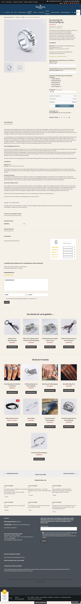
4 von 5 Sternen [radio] (10, 275)
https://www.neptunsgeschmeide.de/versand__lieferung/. (18, 571)
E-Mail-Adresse (44, 526)
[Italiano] (71, 3)
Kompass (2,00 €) (56, 80)
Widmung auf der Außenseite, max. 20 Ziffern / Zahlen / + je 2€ (62, 61)
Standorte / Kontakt (18, 2)
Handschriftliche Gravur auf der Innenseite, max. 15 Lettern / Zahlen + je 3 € (62, 69)
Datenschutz (57, 597)
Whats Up (11, 537)
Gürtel (15, 12)
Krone (60, 112)
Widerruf (32, 597)
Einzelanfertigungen (65, 12)
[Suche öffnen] (72, 12)
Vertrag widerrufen (40, 602)
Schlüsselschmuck (22, 12)
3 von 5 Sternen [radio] (8, 275)
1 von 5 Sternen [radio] (5, 275)
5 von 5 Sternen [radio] (12, 275)
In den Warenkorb (64, 106)
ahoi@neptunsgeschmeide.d (14, 540)
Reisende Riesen (30, 12)
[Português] (68, 3)
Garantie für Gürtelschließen (35, 599)
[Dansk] (73, 3)
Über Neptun (9, 2)
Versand (60, 26)
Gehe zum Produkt (12, 347)
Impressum (50, 597)
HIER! (22, 560)
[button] (44, 21)
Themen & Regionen (47, 12)
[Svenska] (79, 3)
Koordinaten (41, 12)
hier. (76, 158)
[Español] (66, 3)
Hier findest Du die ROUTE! (10, 527)
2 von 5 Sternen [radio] (7, 275)
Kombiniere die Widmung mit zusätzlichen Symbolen (60, 76)
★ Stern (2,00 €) (55, 84)
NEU (12, 12)
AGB (29, 597)
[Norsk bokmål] (77, 3)
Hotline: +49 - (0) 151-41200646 (72, 1)
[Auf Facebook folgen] (4, 12)
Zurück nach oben (40, 474)
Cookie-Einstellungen (66, 597)
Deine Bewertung (9, 272)
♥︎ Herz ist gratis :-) (56, 86)
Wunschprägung (66, 112)
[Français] (64, 3)
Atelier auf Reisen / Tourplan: (31, 2)
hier (38, 196)
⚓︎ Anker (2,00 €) (55, 79)
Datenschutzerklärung (17, 298)
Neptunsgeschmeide (8, 17)
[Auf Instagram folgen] (2, 12)
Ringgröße (52, 90)
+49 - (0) (9, 538)
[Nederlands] (75, 3)
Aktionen (8, 12)
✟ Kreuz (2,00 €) (55, 82)
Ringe (23, 17)
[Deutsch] (60, 3)
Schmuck (35, 12)
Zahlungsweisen (43, 597)
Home (3, 2)
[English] (62, 3)
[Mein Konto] (74, 12)
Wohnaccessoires (55, 12)
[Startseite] (40, 7)
